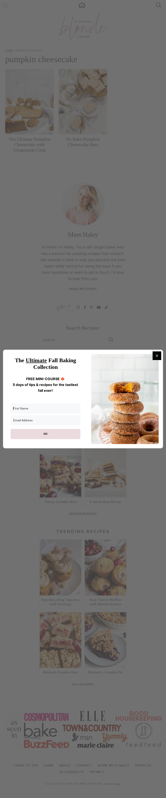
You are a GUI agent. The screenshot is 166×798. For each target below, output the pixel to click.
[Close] (157, 355)
